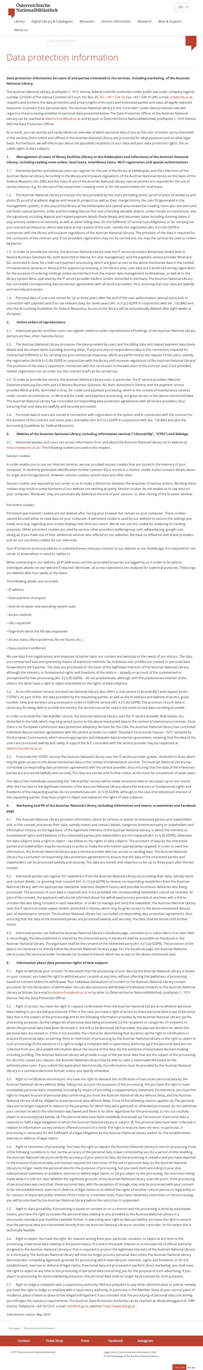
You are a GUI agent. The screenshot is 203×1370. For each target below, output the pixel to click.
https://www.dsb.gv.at (119, 1306)
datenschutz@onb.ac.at (62, 118)
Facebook (115, 1341)
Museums (87, 21)
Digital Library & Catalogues (52, 21)
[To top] (193, 1367)
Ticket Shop (54, 1341)
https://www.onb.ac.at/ (23, 447)
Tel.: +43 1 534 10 (112, 97)
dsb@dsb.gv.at (77, 1306)
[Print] (189, 1367)
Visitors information (116, 21)
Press (85, 1341)
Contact (24, 1341)
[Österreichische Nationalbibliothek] (33, 11)
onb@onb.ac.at (181, 97)
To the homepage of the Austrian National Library (131, 1356)
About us (21, 30)
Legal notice (110, 1352)
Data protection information (134, 1352)
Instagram (145, 1341)
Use (153, 1352)
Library (19, 21)
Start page (14, 1328)
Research (145, 21)
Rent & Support (170, 21)
